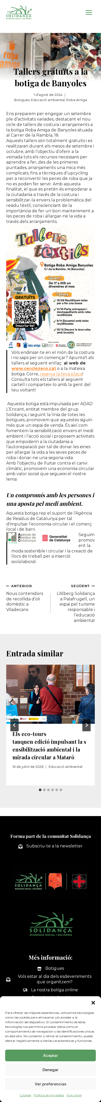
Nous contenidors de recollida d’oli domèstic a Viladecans (24, 598)
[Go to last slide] (14, 725)
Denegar (50, 1069)
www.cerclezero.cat (33, 368)
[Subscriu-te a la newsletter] (50, 846)
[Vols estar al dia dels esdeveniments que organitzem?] (50, 979)
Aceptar (50, 1055)
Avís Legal (74, 1095)
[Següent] (86, 725)
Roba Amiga (76, 100)
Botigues (22, 100)
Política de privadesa (49, 1095)
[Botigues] (50, 968)
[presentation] (50, 694)
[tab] (40, 790)
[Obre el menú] (89, 12)
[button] (93, 1002)
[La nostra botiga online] (50, 990)
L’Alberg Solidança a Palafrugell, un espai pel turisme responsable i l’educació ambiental (76, 603)
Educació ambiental (48, 100)
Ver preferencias (50, 1084)
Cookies (25, 1095)
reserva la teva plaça (61, 373)
